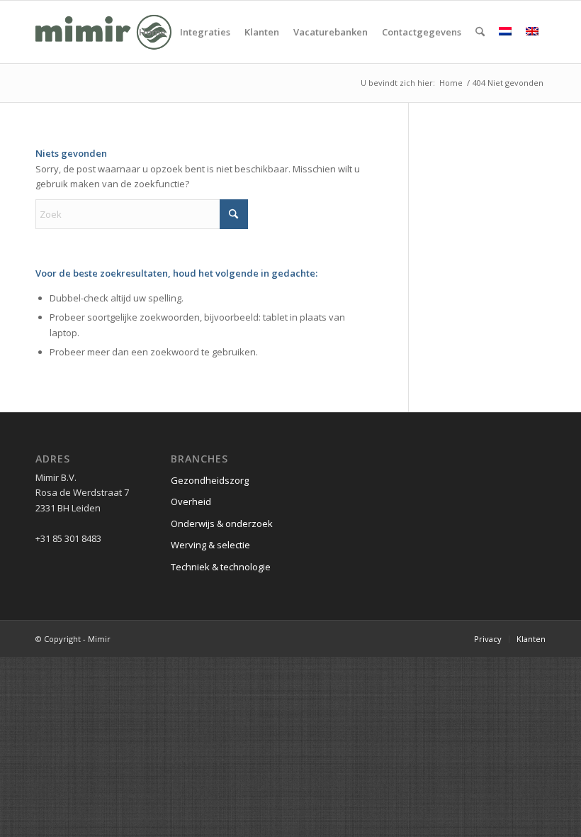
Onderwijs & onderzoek (222, 523)
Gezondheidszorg (210, 480)
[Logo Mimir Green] (103, 32)
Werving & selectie (210, 544)
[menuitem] (152, 32)
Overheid (191, 501)
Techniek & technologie (221, 566)
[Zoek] (480, 32)
